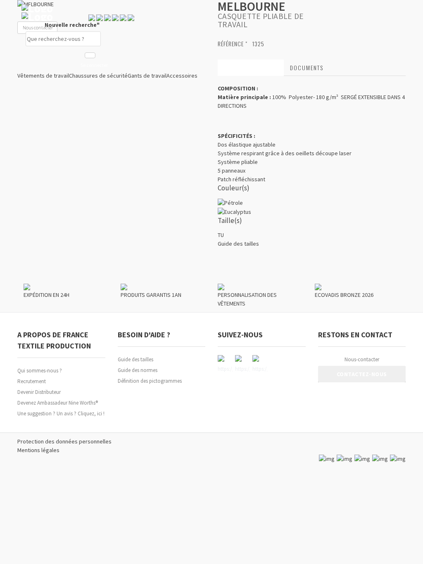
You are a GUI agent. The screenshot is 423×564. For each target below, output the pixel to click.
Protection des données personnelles (64, 441)
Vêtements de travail (43, 75)
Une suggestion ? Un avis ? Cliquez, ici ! (61, 413)
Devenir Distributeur (39, 392)
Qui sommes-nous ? (39, 370)
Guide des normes (137, 370)
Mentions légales (38, 450)
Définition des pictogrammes (150, 380)
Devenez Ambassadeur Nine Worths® (57, 402)
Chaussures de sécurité (98, 75)
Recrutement (31, 381)
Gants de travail (147, 75)
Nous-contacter (362, 359)
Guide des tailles (135, 359)
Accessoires (181, 75)
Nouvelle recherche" (73, 24)
